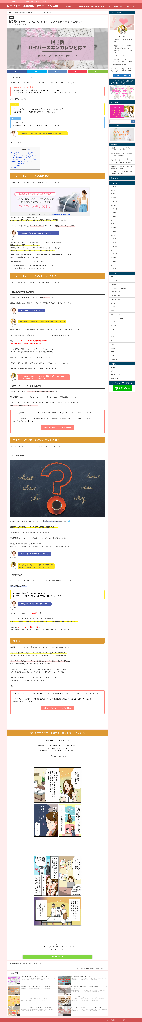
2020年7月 (113, 220)
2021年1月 (113, 197)
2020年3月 (113, 235)
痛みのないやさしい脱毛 (22, 157)
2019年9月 (113, 257)
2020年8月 (113, 216)
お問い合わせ (69, 6)
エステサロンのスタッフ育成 (118, 288)
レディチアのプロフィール (127, 6)
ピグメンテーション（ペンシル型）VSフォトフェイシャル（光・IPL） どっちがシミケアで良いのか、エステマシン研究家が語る (122, 160)
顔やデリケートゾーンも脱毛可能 (25, 159)
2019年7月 (113, 265)
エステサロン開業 (115, 295)
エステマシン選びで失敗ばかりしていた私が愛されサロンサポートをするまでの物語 (96, 6)
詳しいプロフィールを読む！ (122, 75)
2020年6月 (113, 223)
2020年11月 (114, 205)
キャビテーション (115, 314)
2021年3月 (113, 190)
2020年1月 (113, 242)
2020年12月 (114, 201)
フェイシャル (114, 329)
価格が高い (18, 165)
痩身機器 (113, 348)
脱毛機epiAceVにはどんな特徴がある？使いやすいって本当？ (28, 963)
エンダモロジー (115, 306)
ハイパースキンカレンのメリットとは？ (24, 155)
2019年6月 (113, 269)
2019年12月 (114, 246)
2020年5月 (113, 227)
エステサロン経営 (115, 291)
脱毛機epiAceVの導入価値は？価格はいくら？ (91, 968)
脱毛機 (11, 17)
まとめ (14, 167)
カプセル (113, 310)
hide (28, 149)
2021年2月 (113, 193)
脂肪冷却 (113, 351)
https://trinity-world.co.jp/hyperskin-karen (60, 214)
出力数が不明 (18, 163)
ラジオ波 (113, 336)
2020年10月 (114, 209)
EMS (112, 276)
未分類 (112, 344)
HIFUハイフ (114, 280)
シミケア (113, 321)
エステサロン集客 (115, 299)
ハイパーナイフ (115, 325)
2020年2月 (113, 239)
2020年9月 (113, 212)
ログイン (113, 367)
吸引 (112, 340)
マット (112, 333)
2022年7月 (113, 186)
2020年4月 (113, 231)
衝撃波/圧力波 (114, 359)
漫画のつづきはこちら (57, 956)
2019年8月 (113, 261)
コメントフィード (115, 374)
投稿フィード (114, 371)
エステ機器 (113, 303)
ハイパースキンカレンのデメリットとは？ (25, 161)
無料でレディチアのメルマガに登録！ (57, 427)
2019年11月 (114, 250)
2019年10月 (114, 253)
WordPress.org (114, 378)
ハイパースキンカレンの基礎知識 (22, 153)
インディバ (113, 284)
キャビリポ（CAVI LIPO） (117, 318)
